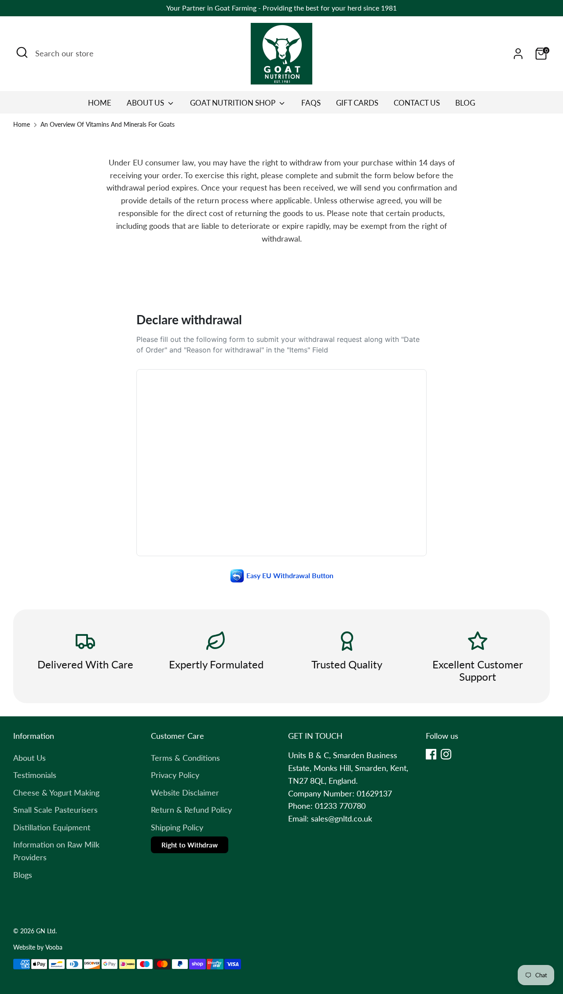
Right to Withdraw (189, 845)
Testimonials (34, 775)
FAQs (311, 102)
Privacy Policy (175, 775)
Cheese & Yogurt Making (56, 792)
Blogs (22, 875)
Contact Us (417, 102)
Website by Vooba (37, 947)
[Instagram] (446, 754)
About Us (146, 102)
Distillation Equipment (51, 827)
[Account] (518, 53)
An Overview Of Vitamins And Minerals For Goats (107, 124)
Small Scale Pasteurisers (55, 809)
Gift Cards (357, 102)
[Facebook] (431, 754)
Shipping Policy (177, 827)
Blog (465, 102)
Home (99, 102)
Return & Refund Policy (191, 809)
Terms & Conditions (185, 758)
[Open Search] (22, 52)
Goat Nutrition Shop (233, 102)
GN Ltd (45, 931)
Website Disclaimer (185, 792)
